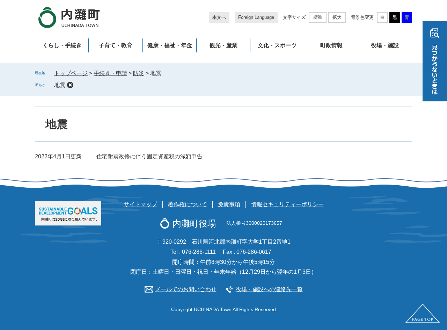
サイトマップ (140, 204)
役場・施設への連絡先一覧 (269, 289)
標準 (317, 17)
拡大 (337, 17)
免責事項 (229, 204)
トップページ (71, 73)
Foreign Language (256, 17)
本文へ (219, 17)
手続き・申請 (110, 73)
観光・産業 (223, 45)
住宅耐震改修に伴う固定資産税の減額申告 (149, 156)
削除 (70, 85)
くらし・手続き (62, 45)
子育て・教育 (115, 45)
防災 (138, 73)
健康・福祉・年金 (169, 45)
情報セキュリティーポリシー (287, 204)
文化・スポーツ (277, 45)
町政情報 (331, 45)
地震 (59, 85)
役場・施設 (385, 45)
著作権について (187, 204)
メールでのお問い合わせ (186, 289)
